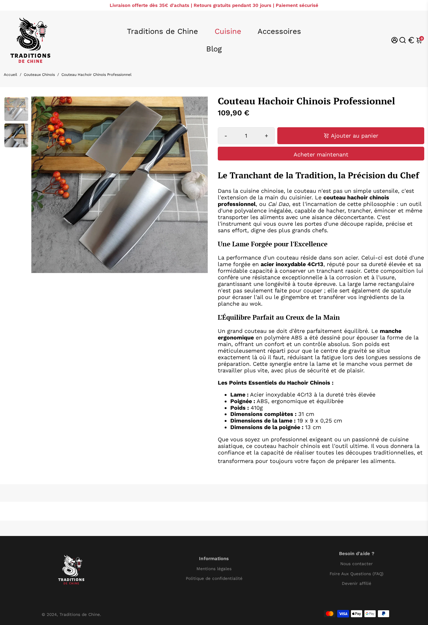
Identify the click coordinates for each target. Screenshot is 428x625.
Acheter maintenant (321, 154)
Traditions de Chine (162, 31)
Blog (214, 49)
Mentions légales (214, 568)
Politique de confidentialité (214, 578)
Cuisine (228, 31)
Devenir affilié (356, 583)
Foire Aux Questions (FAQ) (357, 573)
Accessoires (279, 31)
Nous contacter (356, 563)
